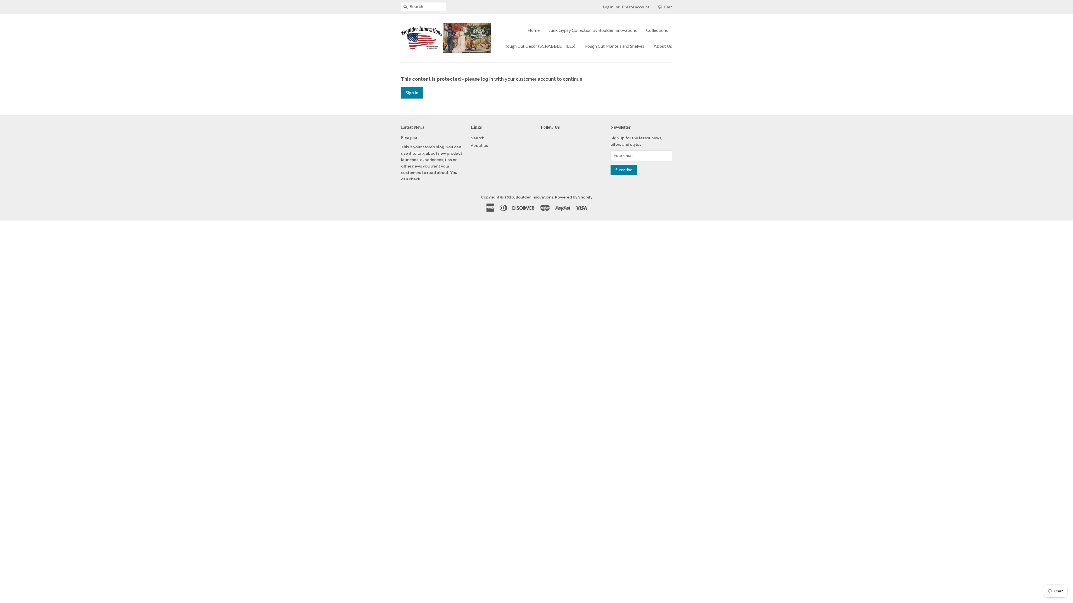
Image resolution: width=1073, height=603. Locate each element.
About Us (663, 46)
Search (477, 138)
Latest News (412, 127)
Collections (657, 30)
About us (479, 145)
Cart (668, 6)
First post (409, 138)
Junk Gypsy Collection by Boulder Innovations (593, 30)
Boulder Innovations (534, 197)
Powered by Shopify (573, 197)
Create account (635, 6)
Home (534, 30)
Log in (608, 6)
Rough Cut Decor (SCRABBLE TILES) (539, 46)
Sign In (412, 92)
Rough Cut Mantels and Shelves (614, 46)
